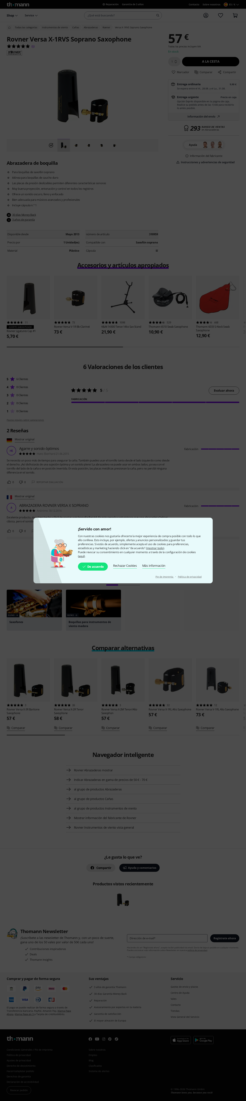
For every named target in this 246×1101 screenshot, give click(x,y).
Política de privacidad (190, 576)
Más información (153, 566)
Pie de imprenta (164, 576)
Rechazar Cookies (125, 566)
